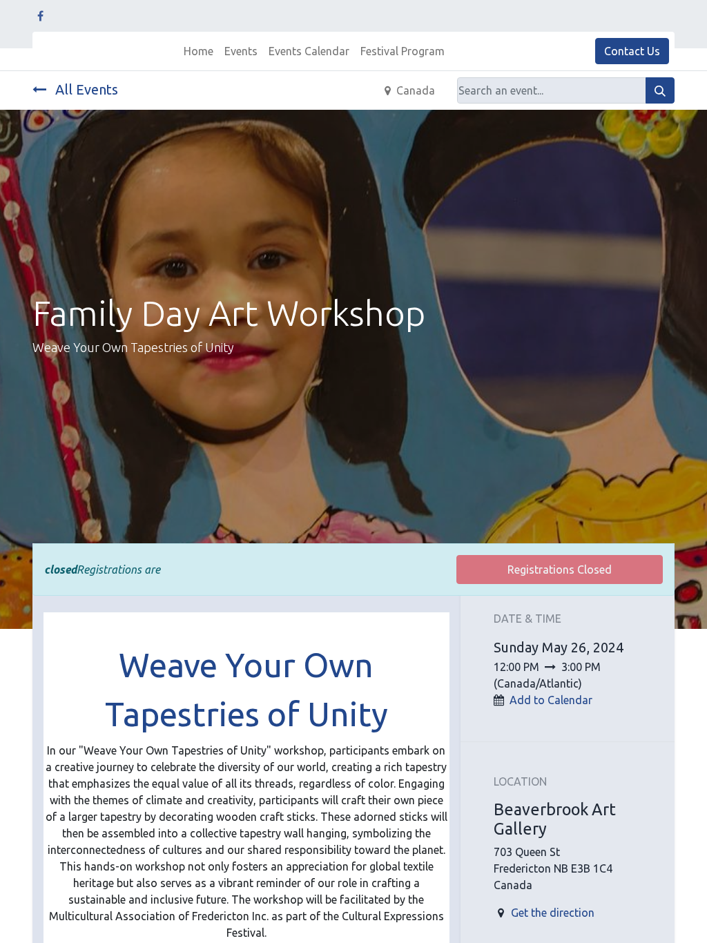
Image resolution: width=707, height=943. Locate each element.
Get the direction (552, 912)
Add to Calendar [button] (551, 700)
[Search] (660, 90)
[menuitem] (198, 51)
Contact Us (632, 51)
